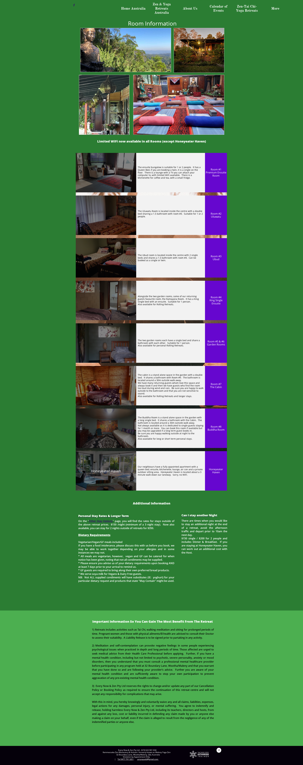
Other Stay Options (101, 521)
